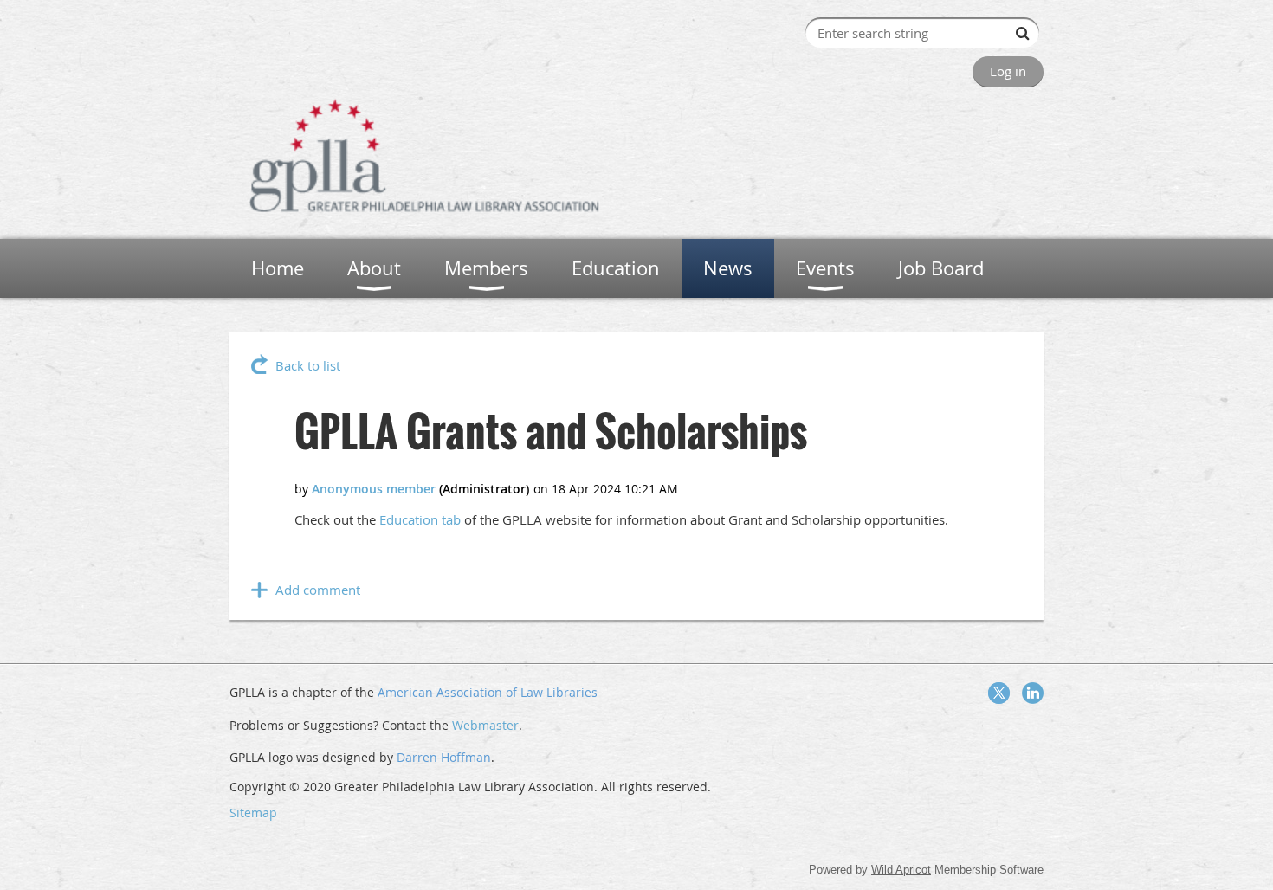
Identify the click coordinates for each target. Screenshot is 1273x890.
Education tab (420, 519)
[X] (999, 693)
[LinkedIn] (1033, 693)
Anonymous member (374, 488)
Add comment (317, 589)
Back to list (307, 365)
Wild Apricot (901, 869)
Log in (1008, 71)
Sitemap (253, 812)
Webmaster (485, 725)
